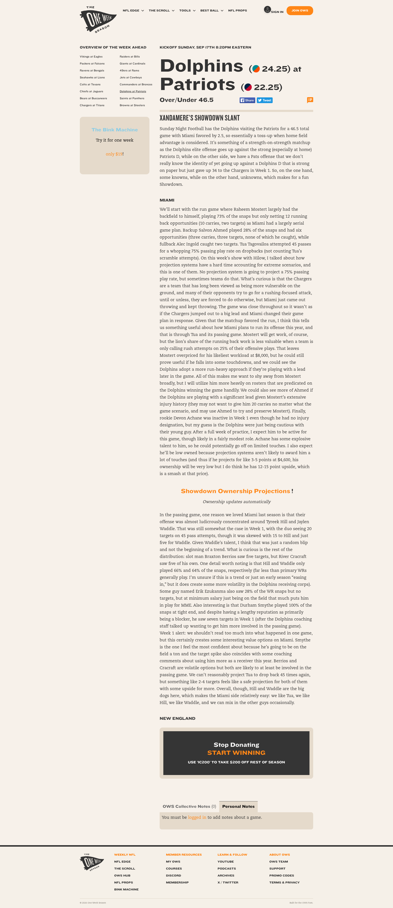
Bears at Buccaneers (93, 98)
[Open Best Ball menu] (222, 10)
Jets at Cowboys (131, 77)
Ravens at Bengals (92, 70)
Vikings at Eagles (91, 56)
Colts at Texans (90, 84)
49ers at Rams (129, 70)
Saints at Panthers (132, 98)
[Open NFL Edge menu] (143, 10)
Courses (174, 868)
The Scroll (159, 10)
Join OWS (299, 10)
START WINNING (236, 752)
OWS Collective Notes (186, 806)
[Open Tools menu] (194, 10)
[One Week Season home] (92, 862)
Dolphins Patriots (231, 75)
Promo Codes (281, 875)
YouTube (226, 861)
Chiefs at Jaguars (91, 91)
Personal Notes (238, 806)
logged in (197, 818)
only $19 (114, 154)
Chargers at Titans (92, 105)
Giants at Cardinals (132, 63)
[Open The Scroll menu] (173, 10)
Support (277, 868)
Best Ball (209, 10)
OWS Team (278, 861)
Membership (177, 882)
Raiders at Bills (130, 56)
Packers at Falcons (92, 63)
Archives (226, 875)
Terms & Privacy (284, 882)
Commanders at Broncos (136, 84)
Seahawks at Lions (92, 77)
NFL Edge (131, 10)
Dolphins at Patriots (133, 91)
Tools (185, 10)
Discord (173, 875)
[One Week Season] (98, 11)
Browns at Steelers (132, 105)
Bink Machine (126, 889)
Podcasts (227, 868)
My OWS (173, 861)
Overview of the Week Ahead (113, 47)
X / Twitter (228, 882)
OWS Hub (122, 875)
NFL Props (237, 10)
